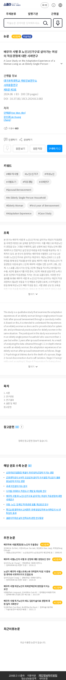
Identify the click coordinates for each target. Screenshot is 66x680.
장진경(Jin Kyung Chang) (12, 118)
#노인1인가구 (31, 174)
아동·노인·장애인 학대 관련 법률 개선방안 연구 (27, 504)
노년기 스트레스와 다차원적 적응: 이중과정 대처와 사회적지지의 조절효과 (27, 573)
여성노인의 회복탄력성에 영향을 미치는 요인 (26, 588)
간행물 (55, 14)
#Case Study (45, 213)
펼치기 (31, 294)
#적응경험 (28, 182)
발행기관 (33, 14)
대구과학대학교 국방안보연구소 (20, 80)
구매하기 (53, 148)
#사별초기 (11, 182)
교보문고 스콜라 (17, 675)
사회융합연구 (11, 85)
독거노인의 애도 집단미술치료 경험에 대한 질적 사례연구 (27, 602)
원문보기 (20, 148)
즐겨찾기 (57, 27)
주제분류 (11, 14)
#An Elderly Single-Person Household (26, 197)
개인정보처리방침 (47, 675)
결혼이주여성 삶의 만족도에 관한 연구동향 (24, 517)
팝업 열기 (22, 427)
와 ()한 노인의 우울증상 (21, 544)
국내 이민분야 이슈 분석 (16, 485)
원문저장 (37, 148)
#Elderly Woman (14, 205)
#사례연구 (44, 182)
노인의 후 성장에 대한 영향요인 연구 (27, 559)
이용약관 (31, 675)
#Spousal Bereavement (18, 189)
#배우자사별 (12, 174)
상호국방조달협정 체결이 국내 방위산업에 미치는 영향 (30, 472)
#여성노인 (49, 174)
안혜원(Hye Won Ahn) (15, 112)
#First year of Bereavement (44, 205)
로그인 (44, 4)
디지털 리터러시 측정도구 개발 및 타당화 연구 (26, 490)
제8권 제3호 (10, 89)
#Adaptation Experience (19, 213)
